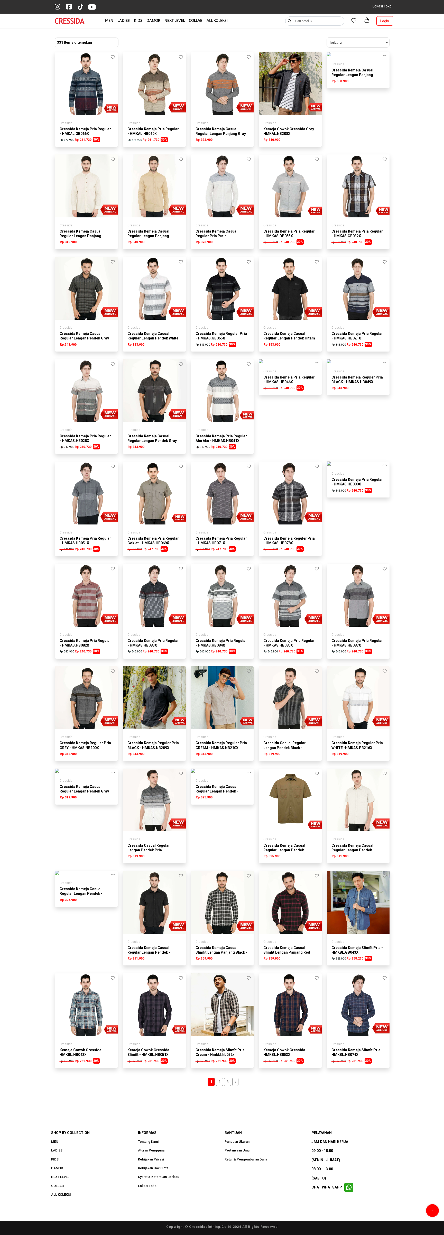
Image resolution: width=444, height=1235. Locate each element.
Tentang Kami (148, 1142)
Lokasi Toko (382, 6)
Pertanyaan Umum (238, 1150)
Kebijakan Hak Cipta (153, 1168)
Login (384, 21)
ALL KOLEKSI (217, 21)
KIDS (138, 21)
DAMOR (153, 21)
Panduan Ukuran (237, 1142)
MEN (109, 21)
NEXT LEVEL (174, 21)
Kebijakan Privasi (151, 1159)
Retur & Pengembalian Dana (246, 1159)
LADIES (123, 21)
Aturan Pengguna (151, 1150)
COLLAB (195, 21)
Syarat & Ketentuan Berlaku (158, 1177)
